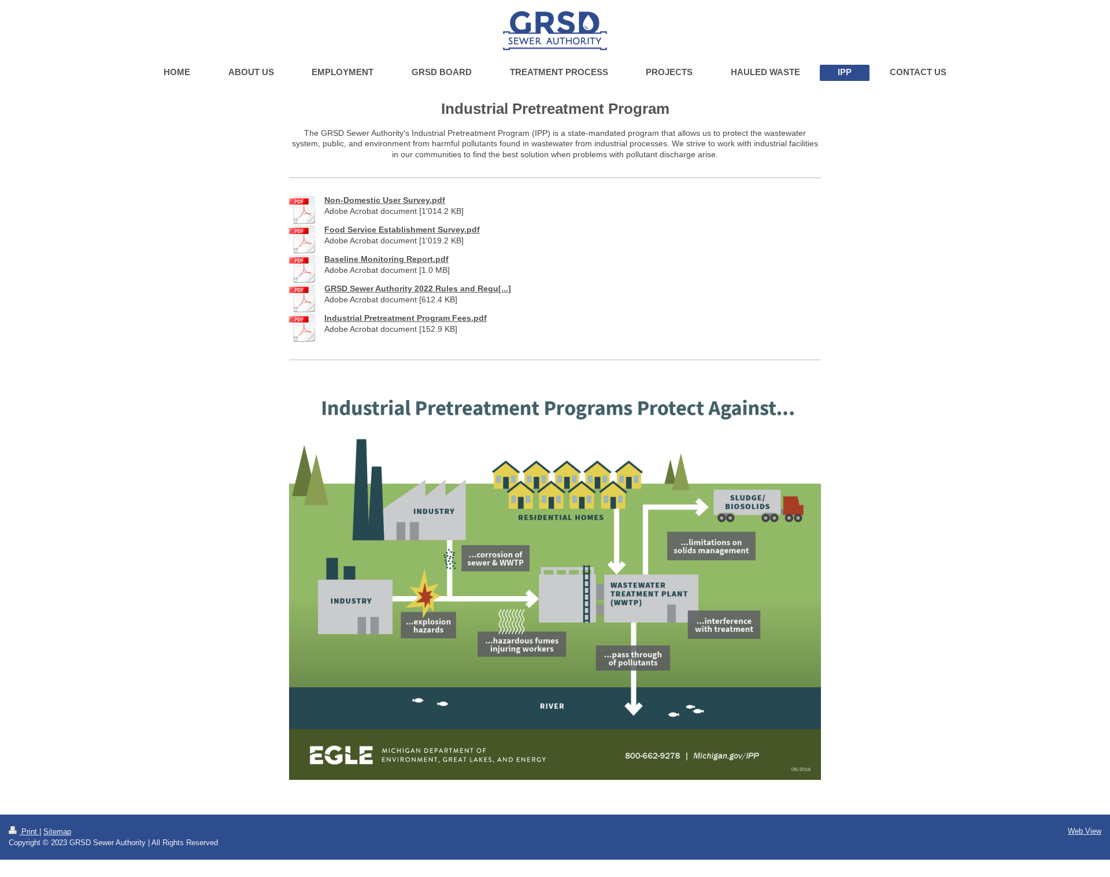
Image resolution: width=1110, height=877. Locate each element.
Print (29, 831)
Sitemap (57, 831)
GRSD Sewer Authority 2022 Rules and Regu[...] (417, 288)
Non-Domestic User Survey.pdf (384, 200)
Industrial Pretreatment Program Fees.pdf (405, 318)
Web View (1084, 831)
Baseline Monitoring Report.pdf (386, 259)
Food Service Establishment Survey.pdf (402, 229)
